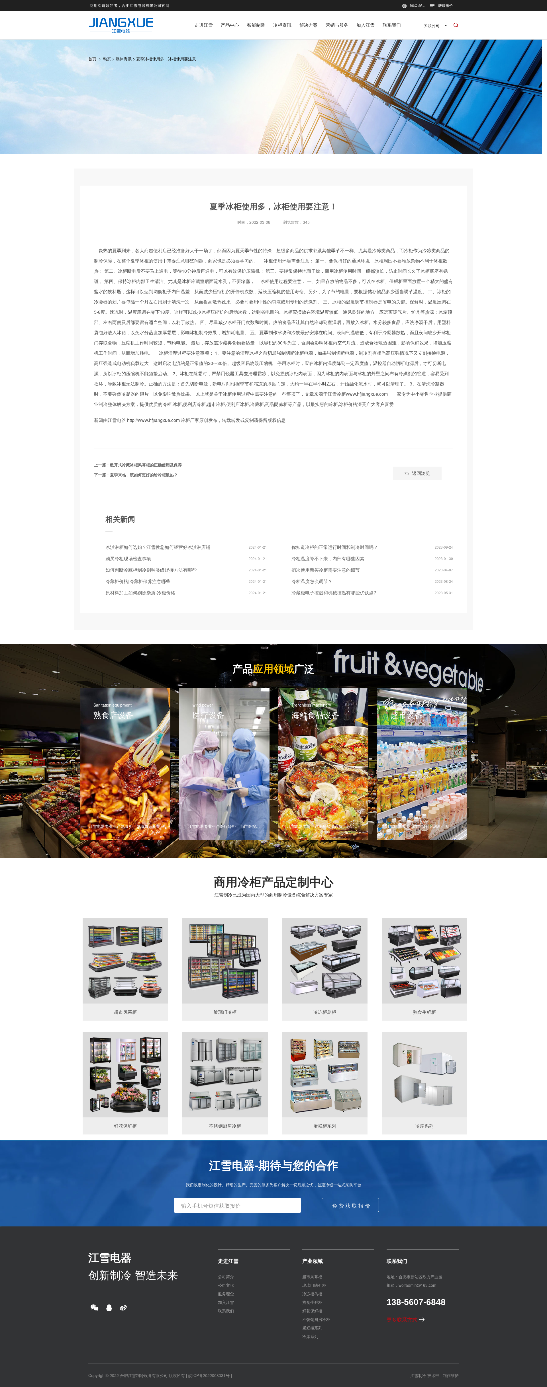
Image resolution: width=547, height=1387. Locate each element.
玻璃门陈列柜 (314, 1285)
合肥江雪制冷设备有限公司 (144, 1375)
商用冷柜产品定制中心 (273, 881)
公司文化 (226, 1285)
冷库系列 (310, 1336)
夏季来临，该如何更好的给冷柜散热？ (144, 474)
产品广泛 (273, 668)
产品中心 (230, 25)
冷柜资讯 (282, 25)
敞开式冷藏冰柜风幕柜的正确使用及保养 (146, 464)
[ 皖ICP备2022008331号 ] (209, 1375)
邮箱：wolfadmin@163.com (411, 1285)
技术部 (433, 1375)
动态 (107, 58)
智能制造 (256, 25)
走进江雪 (204, 25)
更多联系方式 (403, 1319)
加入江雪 (365, 25)
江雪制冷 (418, 1375)
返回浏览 (421, 473)
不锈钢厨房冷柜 (316, 1319)
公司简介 (226, 1276)
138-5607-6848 (416, 1302)
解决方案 (308, 25)
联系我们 (392, 25)
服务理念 (226, 1293)
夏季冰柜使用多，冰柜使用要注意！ (168, 58)
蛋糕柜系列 (312, 1328)
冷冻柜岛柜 (312, 1293)
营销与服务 (337, 25)
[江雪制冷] (121, 21)
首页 (92, 58)
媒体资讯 (124, 58)
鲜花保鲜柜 (312, 1311)
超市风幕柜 (312, 1276)
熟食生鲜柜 (312, 1302)
